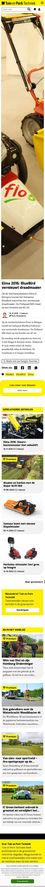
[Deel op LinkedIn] (30, 368)
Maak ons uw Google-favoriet (22, 361)
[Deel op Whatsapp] (16, 368)
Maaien (10, 374)
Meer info (25, 877)
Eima (30, 374)
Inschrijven (22, 610)
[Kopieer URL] (36, 367)
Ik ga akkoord (22, 881)
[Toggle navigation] (42, 3)
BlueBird (20, 374)
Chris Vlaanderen (18, 316)
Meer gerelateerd (34, 582)
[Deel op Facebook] (23, 368)
